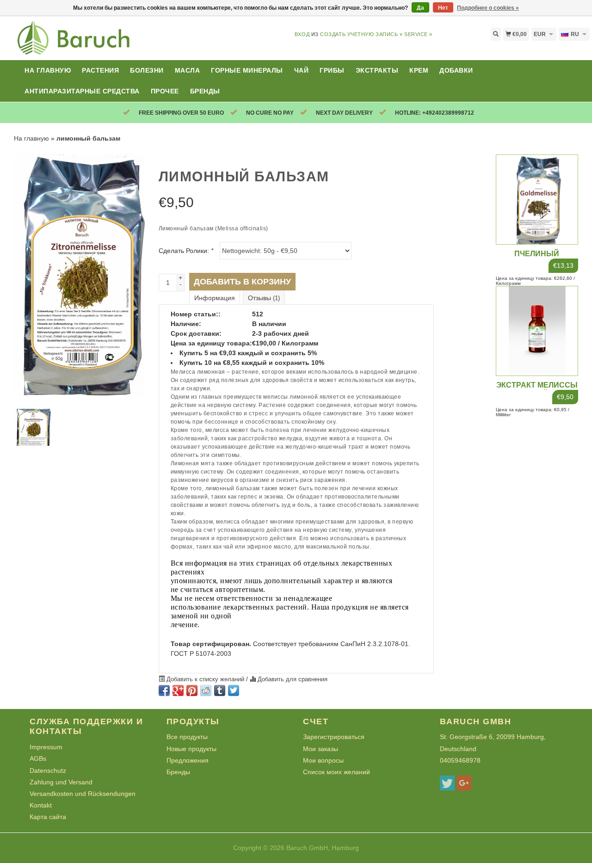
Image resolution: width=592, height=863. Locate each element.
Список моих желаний (336, 772)
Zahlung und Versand (61, 782)
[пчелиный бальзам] (537, 199)
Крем (418, 70)
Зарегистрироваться (333, 736)
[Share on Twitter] (233, 690)
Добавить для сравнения (291, 679)
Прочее (165, 91)
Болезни (147, 70)
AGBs (38, 758)
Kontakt (41, 805)
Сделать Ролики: (186, 250)
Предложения (187, 760)
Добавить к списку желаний (205, 679)
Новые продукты (191, 748)
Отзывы (264, 298)
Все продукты (187, 736)
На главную (48, 70)
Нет (443, 8)
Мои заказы (320, 748)
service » (418, 34)
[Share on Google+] (178, 690)
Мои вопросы (323, 760)
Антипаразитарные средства (82, 91)
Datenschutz (48, 770)
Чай (301, 70)
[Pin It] (191, 690)
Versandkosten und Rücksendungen (83, 793)
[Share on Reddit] (205, 690)
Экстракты (377, 70)
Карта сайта (48, 816)
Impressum (46, 747)
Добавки (456, 70)
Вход (302, 34)
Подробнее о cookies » (488, 8)
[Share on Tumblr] (219, 690)
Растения (100, 70)
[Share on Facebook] (164, 690)
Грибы (332, 70)
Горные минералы (247, 70)
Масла (187, 70)
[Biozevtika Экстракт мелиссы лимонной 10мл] (537, 330)
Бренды (205, 91)
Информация (214, 298)
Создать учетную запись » (361, 34)
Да (420, 8)
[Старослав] (74, 43)
